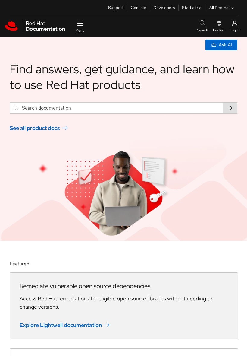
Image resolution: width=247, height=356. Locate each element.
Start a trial (192, 7)
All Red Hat (219, 7)
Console (138, 7)
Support (116, 7)
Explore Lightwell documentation (61, 324)
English (219, 30)
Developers (164, 7)
